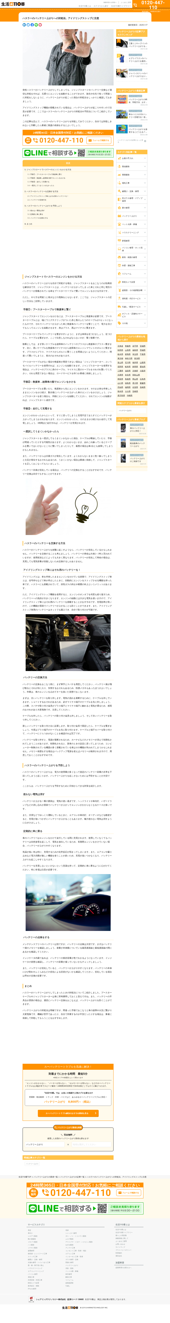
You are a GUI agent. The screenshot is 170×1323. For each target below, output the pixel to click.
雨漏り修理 (69, 1262)
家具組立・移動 (33, 1286)
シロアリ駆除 (32, 1236)
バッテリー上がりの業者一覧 (46, 1177)
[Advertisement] (68, 249)
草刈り (30, 1233)
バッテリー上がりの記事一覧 (72, 1177)
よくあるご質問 (126, 2)
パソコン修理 (32, 1274)
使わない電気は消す (38, 210)
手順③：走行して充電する (40, 182)
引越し (67, 1286)
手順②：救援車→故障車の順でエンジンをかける (48, 178)
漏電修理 (31, 1251)
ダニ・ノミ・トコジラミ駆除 (75, 1236)
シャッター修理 (71, 1233)
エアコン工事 (70, 1254)
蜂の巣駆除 (32, 1239)
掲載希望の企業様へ (110, 2)
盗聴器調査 (69, 1283)
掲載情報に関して (122, 1238)
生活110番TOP (25, 1177)
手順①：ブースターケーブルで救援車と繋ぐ (46, 174)
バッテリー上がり (32, 1164)
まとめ (29, 224)
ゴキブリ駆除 (32, 1242)
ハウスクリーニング (35, 1268)
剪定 (29, 1230)
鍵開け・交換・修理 (35, 1259)
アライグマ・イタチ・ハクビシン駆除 (79, 1242)
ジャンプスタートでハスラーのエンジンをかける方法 (49, 170)
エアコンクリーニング (36, 1271)
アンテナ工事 (70, 1248)
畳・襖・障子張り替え (36, 1265)
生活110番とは (85, 6)
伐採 (67, 1230)
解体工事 (68, 1277)
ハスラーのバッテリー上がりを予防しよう (44, 206)
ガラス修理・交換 (71, 1259)
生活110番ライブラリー (121, 6)
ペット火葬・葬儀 (71, 1271)
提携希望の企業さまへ (123, 1268)
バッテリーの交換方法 (38, 200)
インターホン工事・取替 (74, 1257)
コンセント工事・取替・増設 (75, 1251)
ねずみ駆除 (69, 1245)
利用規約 (119, 1253)
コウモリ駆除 (32, 1248)
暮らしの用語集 (121, 1235)
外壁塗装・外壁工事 (35, 1280)
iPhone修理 (32, 1289)
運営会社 (119, 1256)
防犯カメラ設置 (33, 1283)
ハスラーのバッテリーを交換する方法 (42, 191)
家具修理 (68, 1274)
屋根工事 (31, 1277)
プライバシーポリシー (123, 1250)
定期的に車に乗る (37, 214)
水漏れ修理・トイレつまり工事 (39, 1262)
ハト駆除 (31, 1245)
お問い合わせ (120, 1244)
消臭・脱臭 (69, 1268)
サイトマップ (120, 1247)
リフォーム (69, 1280)
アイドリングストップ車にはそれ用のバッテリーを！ (50, 196)
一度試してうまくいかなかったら (42, 185)
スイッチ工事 (32, 1257)
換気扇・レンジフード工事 (37, 1254)
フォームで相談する (100, 140)
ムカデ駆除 (69, 1239)
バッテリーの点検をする (39, 218)
